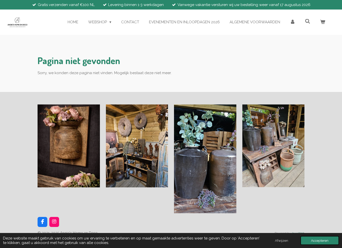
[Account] (292, 22)
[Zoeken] (307, 21)
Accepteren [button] (319, 240)
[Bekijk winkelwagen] (322, 22)
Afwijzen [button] (281, 240)
